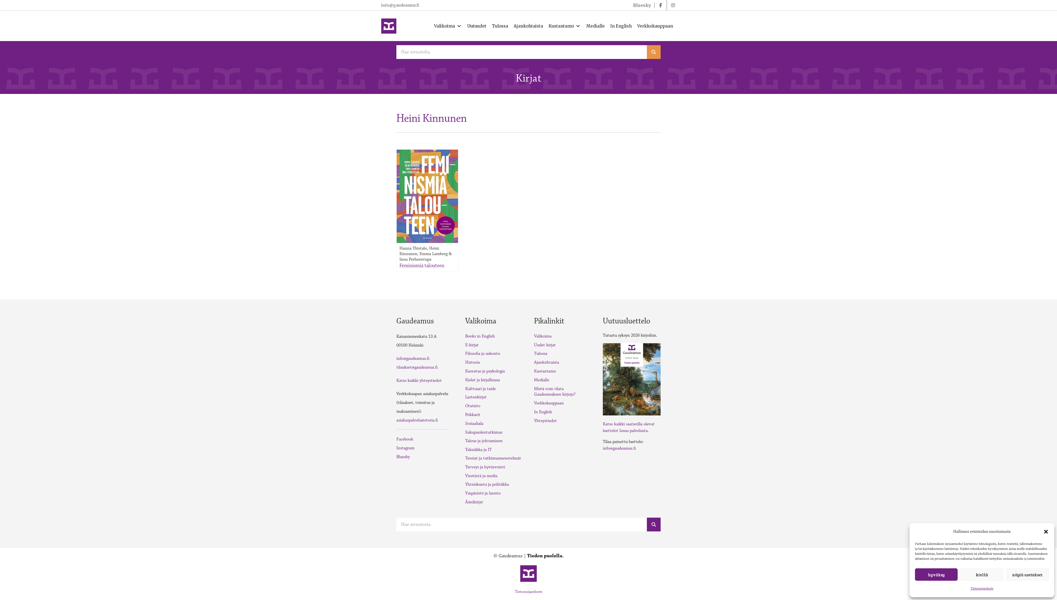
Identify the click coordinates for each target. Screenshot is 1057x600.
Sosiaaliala (474, 423)
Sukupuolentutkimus (483, 432)
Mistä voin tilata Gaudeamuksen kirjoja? (555, 391)
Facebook (404, 439)
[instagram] (673, 5)
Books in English (480, 336)
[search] (654, 52)
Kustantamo (545, 371)
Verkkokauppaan (549, 403)
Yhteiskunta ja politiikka (487, 484)
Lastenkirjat (476, 397)
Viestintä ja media (481, 476)
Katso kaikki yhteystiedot (419, 380)
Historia (472, 362)
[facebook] (660, 5)
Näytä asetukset (1027, 574)
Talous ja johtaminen (484, 441)
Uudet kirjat (545, 345)
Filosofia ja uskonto (482, 353)
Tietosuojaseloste (982, 589)
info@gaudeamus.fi (400, 5)
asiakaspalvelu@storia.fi (417, 420)
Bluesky (403, 457)
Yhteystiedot (545, 420)
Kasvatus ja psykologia (485, 371)
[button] (1046, 531)
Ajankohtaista (546, 362)
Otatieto (472, 406)
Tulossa (540, 353)
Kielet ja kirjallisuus (482, 380)
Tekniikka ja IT (478, 449)
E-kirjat (472, 345)
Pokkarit (472, 414)
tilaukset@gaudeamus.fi (417, 367)
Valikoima (543, 336)
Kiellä (982, 574)
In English (543, 412)
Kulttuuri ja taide (480, 388)
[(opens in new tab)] (632, 378)
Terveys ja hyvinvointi (485, 467)
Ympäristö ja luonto (483, 493)
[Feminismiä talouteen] (427, 196)
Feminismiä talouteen (421, 265)
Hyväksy (936, 574)
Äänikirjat (474, 502)
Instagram (405, 448)
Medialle (541, 380)
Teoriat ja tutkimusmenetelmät (493, 458)
